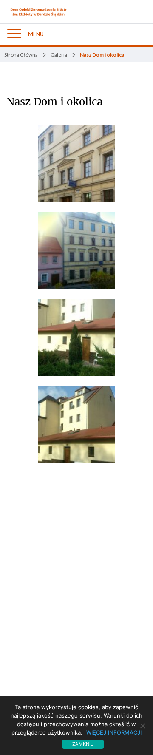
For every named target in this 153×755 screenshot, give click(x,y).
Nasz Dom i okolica (54, 102)
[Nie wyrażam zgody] (142, 725)
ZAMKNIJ (83, 744)
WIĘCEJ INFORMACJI (114, 732)
